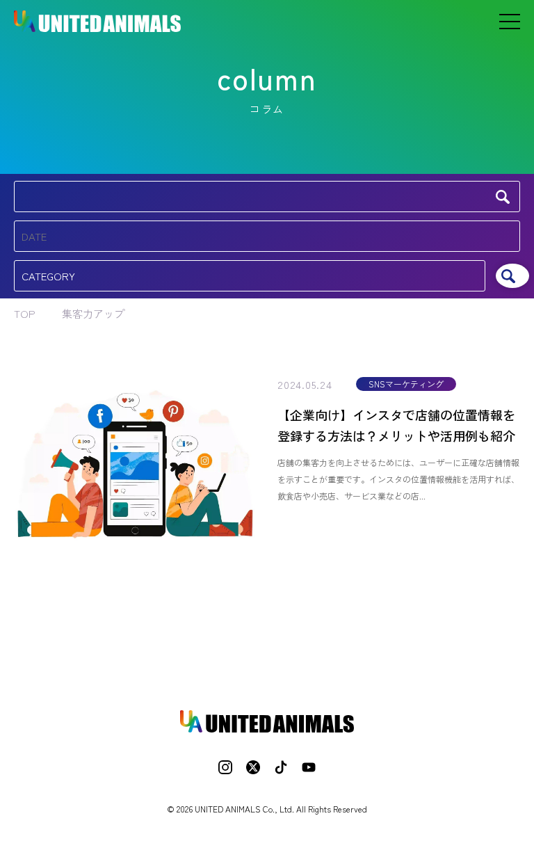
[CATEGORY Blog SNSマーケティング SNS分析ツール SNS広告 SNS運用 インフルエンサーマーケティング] (249, 275)
